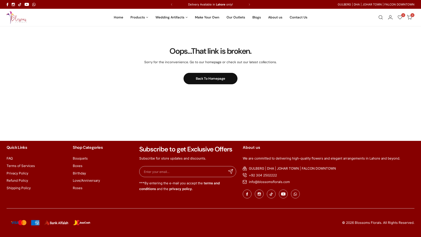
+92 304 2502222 (263, 175)
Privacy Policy (17, 173)
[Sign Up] (230, 171)
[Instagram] (13, 4)
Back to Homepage (210, 78)
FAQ (10, 158)
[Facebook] (7, 4)
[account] (390, 17)
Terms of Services (21, 166)
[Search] (380, 17)
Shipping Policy (19, 188)
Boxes (77, 166)
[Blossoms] (16, 17)
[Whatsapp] (34, 4)
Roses (77, 188)
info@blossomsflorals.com (269, 182)
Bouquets (80, 158)
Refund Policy (17, 180)
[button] (171, 4)
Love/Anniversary (86, 180)
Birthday (79, 173)
